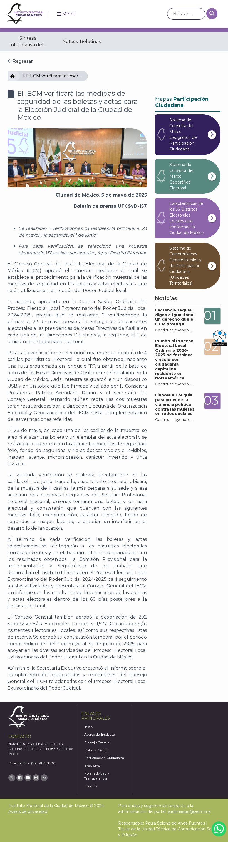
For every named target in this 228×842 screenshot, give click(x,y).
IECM (17, 76)
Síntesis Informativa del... (27, 41)
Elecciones (92, 765)
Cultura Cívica (95, 750)
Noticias (90, 786)
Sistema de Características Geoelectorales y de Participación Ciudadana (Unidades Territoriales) (185, 266)
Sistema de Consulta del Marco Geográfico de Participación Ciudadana (183, 134)
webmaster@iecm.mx (188, 811)
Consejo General (97, 742)
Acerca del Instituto (99, 734)
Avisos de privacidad (27, 811)
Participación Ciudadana (104, 758)
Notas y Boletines (81, 41)
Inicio (88, 727)
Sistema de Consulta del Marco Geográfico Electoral (181, 176)
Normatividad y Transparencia (96, 775)
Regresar (22, 61)
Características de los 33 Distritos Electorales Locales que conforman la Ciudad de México (186, 218)
